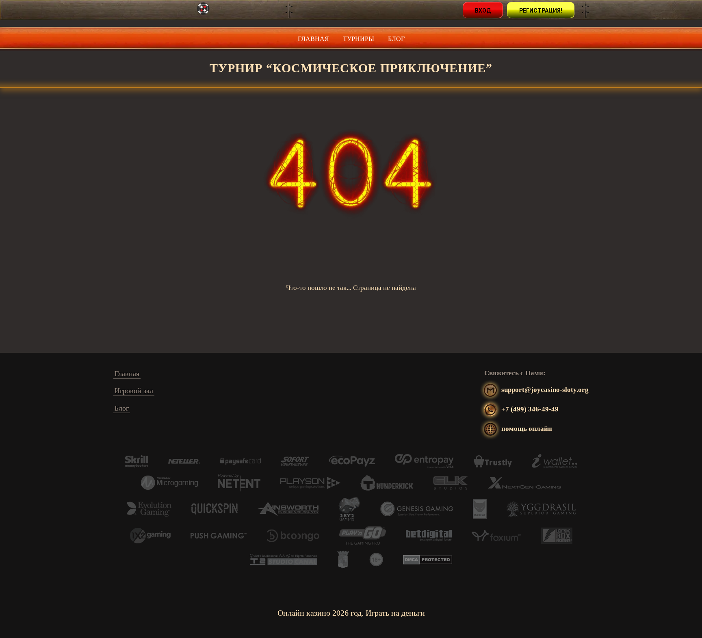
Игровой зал (134, 391)
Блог (396, 38)
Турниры (358, 38)
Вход (483, 10)
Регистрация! (540, 10)
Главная (313, 38)
